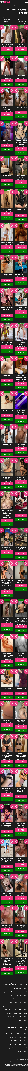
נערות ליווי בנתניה (13, 1002)
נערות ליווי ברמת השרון (21, 1016)
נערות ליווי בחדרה (9, 1033)
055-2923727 (7, 146)
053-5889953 (21, 384)
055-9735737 (7, 520)
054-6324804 (21, 762)
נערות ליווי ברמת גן (12, 1013)
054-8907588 (21, 865)
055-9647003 (7, 280)
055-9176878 (7, 81)
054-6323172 (21, 81)
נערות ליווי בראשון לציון (21, 1009)
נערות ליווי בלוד (23, 1002)
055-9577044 (21, 727)
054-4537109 (21, 417)
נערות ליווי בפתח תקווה (21, 1006)
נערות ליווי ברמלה (22, 1013)
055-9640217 (7, 214)
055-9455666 (7, 592)
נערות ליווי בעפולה (22, 1048)
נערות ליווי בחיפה (22, 1037)
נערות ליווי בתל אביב (22, 1020)
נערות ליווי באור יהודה (21, 988)
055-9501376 (21, 449)
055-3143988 (21, 149)
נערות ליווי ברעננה (9, 1016)
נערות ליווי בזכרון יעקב (21, 1033)
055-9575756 (7, 181)
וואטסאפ (21, 53)
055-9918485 (7, 381)
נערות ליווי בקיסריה (11, 1048)
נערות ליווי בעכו (14, 1044)
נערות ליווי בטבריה (12, 1037)
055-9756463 (21, 349)
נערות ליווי (26, 5)
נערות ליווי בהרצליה (22, 995)
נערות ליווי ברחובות (9, 1009)
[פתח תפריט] (26, 2)
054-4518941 (21, 247)
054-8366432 (21, 279)
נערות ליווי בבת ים (10, 988)
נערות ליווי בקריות (22, 1051)
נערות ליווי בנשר (23, 1044)
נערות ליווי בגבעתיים (22, 992)
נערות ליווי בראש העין (8, 1006)
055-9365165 (21, 182)
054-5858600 (7, 49)
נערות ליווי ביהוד (23, 999)
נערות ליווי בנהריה (22, 1041)
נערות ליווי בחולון (11, 995)
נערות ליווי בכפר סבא (12, 999)
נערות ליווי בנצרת (12, 1041)
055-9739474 (21, 49)
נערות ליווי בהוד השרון (9, 992)
